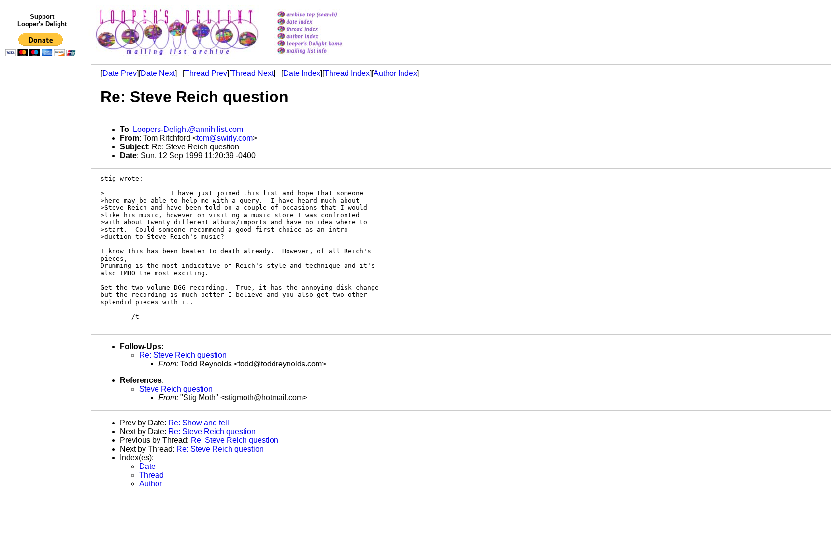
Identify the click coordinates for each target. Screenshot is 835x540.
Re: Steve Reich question (183, 355)
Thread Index (347, 73)
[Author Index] (322, 37)
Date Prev (119, 73)
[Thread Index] (322, 30)
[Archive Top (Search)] (322, 15)
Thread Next (252, 73)
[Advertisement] (42, 260)
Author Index (395, 73)
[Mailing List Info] (322, 56)
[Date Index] (322, 22)
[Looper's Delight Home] (322, 44)
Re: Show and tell (198, 423)
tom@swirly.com (225, 138)
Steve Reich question (176, 389)
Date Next (158, 73)
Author (150, 484)
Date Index (301, 73)
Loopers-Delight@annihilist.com (188, 129)
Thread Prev (206, 73)
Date (147, 466)
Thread (151, 475)
